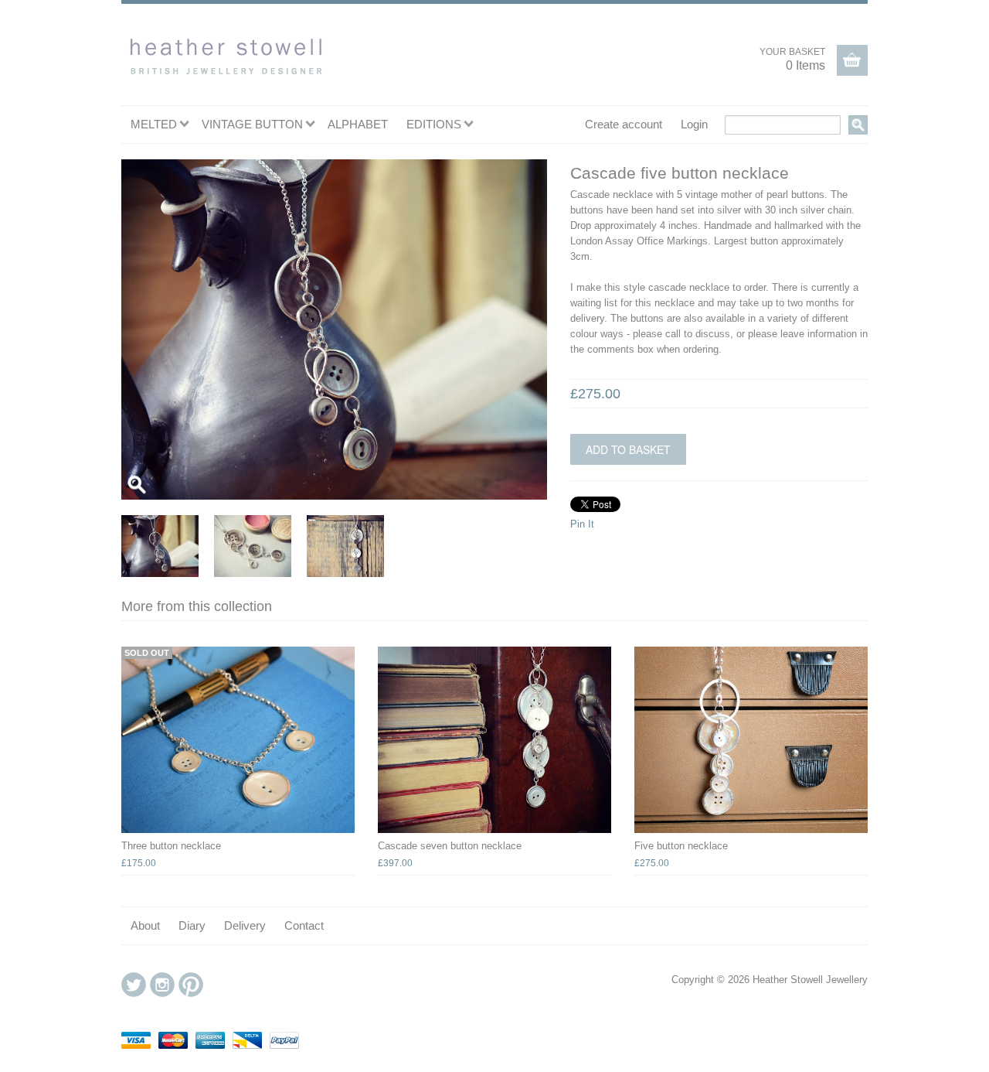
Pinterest (190, 984)
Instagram (162, 984)
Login (694, 124)
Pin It (582, 524)
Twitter (133, 984)
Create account (623, 124)
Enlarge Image (136, 484)
